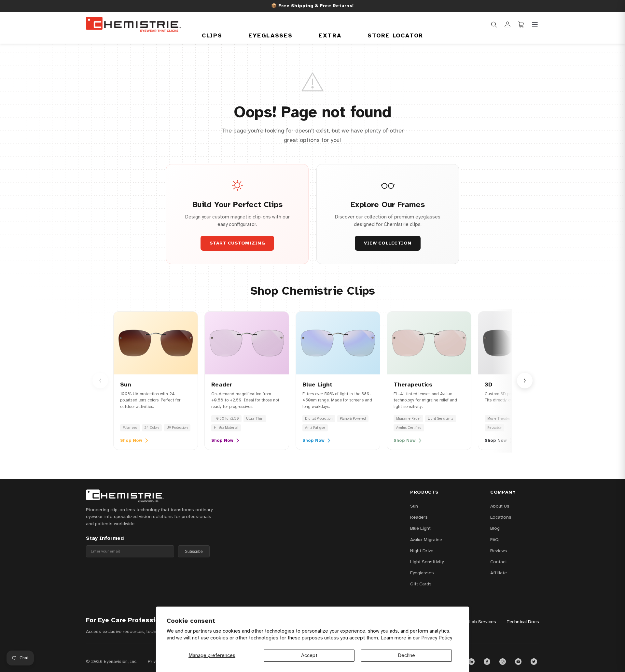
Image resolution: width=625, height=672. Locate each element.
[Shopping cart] (521, 24)
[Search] (494, 24)
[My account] (507, 24)
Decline (406, 655)
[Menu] (535, 24)
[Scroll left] (100, 380)
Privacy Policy (436, 638)
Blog (495, 528)
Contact (498, 562)
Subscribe (194, 551)
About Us (499, 506)
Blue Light (420, 528)
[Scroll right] (525, 380)
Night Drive (421, 550)
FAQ (494, 539)
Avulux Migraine (426, 539)
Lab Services (482, 621)
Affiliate (498, 573)
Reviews (498, 550)
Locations (500, 517)
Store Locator (395, 35)
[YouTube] (518, 661)
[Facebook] (487, 661)
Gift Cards (421, 584)
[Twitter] (534, 661)
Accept (309, 655)
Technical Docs (523, 621)
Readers (419, 517)
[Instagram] (502, 661)
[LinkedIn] (471, 661)
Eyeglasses (270, 35)
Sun (414, 506)
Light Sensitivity (427, 562)
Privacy (155, 661)
